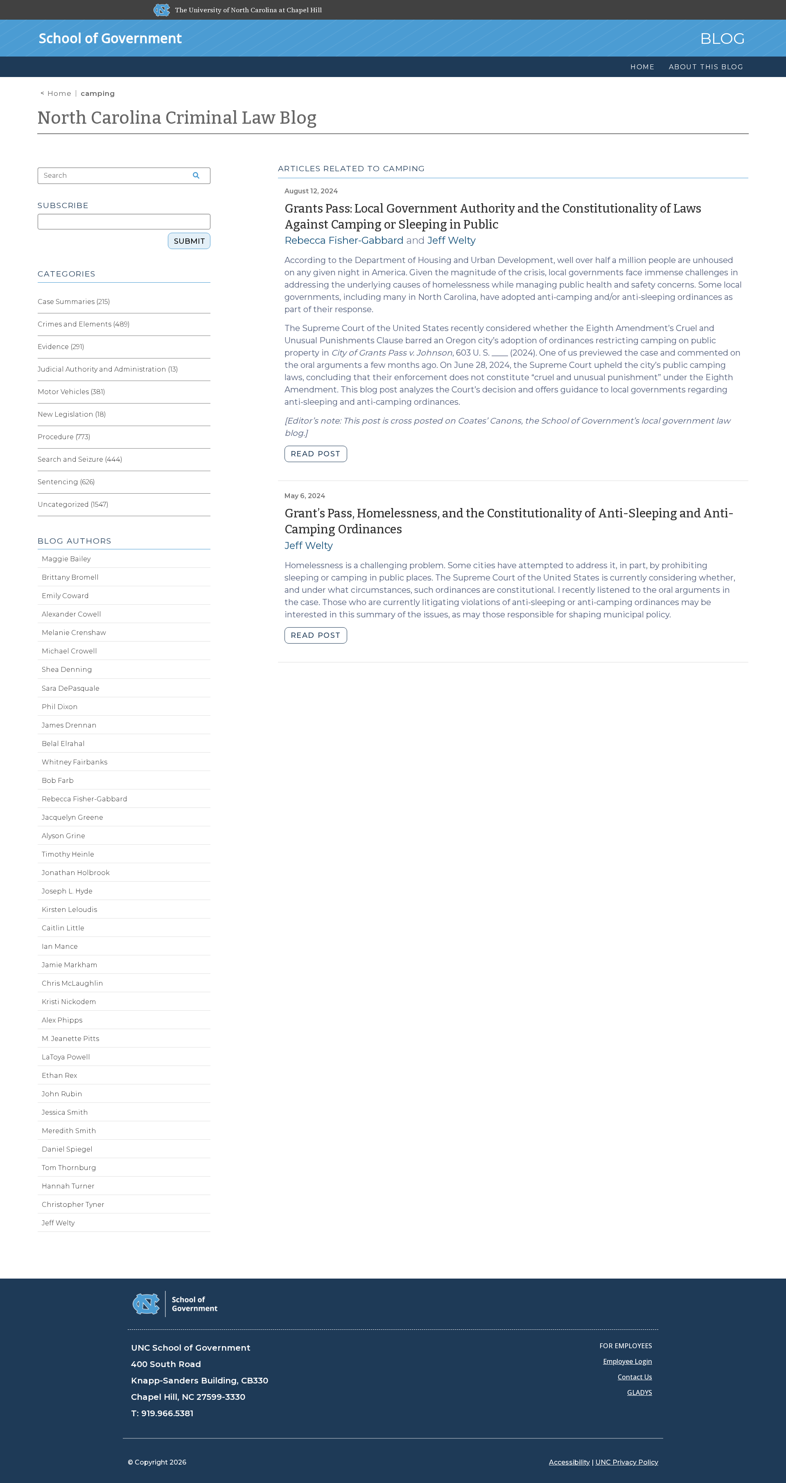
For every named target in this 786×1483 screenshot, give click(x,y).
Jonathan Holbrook (76, 873)
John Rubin (62, 1094)
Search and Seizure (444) (80, 459)
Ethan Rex (59, 1075)
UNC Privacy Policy (626, 1462)
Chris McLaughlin (72, 983)
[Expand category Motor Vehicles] (203, 392)
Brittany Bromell (70, 577)
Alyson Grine (63, 836)
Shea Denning (67, 669)
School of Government (110, 38)
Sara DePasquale (70, 688)
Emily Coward (65, 596)
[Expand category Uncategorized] (203, 505)
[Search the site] (193, 176)
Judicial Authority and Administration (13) (108, 369)
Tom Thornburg (69, 1168)
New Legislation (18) (72, 414)
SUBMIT (189, 241)
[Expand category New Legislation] (203, 415)
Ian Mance (60, 946)
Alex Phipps (62, 1020)
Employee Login (627, 1361)
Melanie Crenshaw (74, 633)
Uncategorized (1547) (73, 504)
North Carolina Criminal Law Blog (177, 118)
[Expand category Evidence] (203, 347)
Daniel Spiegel (67, 1149)
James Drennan (69, 725)
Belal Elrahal (63, 744)
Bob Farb (58, 781)
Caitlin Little (63, 928)
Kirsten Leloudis (69, 910)
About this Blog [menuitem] (706, 67)
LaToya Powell (66, 1057)
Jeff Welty (451, 240)
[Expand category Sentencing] (203, 482)
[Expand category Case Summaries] (203, 302)
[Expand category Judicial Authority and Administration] (203, 369)
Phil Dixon (60, 707)
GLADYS (639, 1392)
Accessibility (569, 1462)
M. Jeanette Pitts (70, 1039)
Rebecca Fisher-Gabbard (344, 240)
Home (59, 93)
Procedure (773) (64, 437)
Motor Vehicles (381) (71, 392)
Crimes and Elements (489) (84, 324)
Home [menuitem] (642, 67)
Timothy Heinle (68, 854)
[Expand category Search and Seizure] (203, 460)
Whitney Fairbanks (74, 762)
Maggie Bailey (66, 559)
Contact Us (635, 1376)
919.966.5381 (167, 1413)
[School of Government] (175, 1303)
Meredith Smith (69, 1131)
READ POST (316, 453)
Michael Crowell (69, 651)
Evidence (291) (61, 347)
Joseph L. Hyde (67, 891)
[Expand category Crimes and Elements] (203, 324)
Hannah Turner (68, 1186)
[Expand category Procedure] (203, 437)
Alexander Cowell (71, 614)
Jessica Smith (65, 1112)
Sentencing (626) (66, 482)
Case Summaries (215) (74, 302)
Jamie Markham (69, 965)
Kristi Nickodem (69, 1002)
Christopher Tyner (73, 1205)
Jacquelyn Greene (72, 817)
